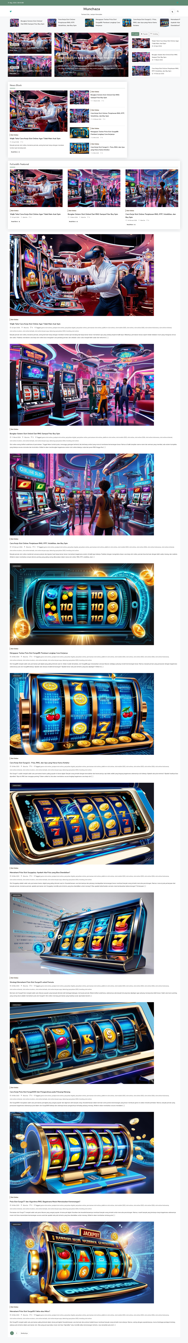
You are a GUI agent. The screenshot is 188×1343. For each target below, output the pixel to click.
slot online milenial (165, 327)
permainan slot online (94, 327)
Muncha (25, 217)
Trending (155, 34)
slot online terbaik (28, 331)
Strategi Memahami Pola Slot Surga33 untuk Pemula (32, 982)
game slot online (46, 327)
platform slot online (108, 327)
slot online (130, 327)
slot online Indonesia (152, 327)
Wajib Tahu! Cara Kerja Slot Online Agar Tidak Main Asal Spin (143, 22)
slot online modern (16, 331)
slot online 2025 (139, 657)
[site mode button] (172, 11)
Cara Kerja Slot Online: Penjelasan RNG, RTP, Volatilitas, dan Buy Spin (165, 70)
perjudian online (81, 327)
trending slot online (72, 331)
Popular (145, 34)
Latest (136, 34)
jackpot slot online (58, 327)
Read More (14, 152)
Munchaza (91, 9)
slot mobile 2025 (120, 327)
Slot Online (14, 44)
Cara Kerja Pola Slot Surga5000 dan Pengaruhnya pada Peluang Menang (40, 1092)
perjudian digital (70, 327)
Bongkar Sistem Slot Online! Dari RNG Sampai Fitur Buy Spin (164, 56)
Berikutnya (24, 1333)
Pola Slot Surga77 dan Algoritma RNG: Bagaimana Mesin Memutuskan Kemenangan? (45, 1201)
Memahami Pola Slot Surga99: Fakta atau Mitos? (30, 1311)
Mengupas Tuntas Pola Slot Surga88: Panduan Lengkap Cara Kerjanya (32, 22)
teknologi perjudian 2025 (58, 331)
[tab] (135, 34)
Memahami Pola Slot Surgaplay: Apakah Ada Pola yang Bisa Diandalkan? (107, 22)
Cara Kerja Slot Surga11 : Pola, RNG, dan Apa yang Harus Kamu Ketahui (70, 22)
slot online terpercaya (42, 331)
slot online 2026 (139, 327)
